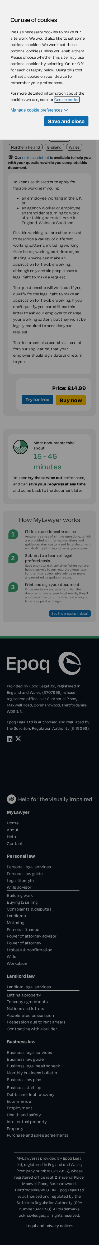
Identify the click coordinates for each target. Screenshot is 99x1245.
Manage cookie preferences (37, 110)
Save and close (66, 121)
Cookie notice (66, 99)
